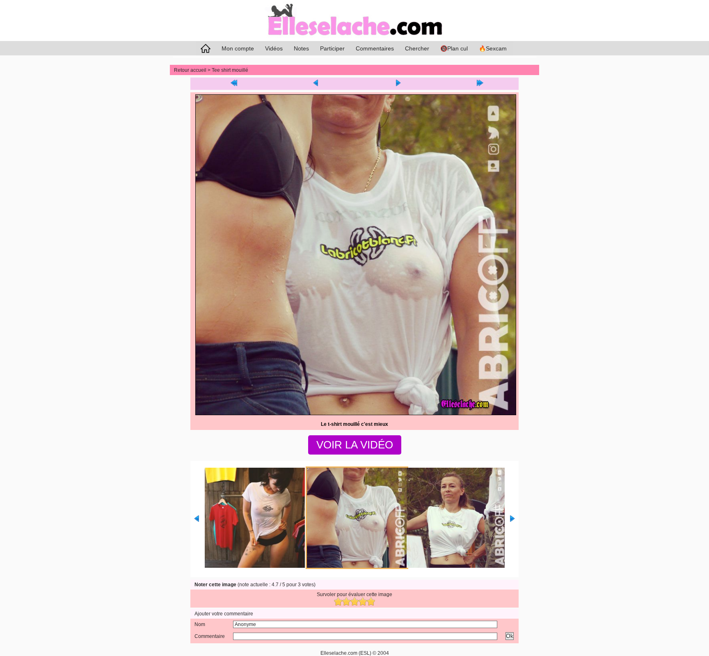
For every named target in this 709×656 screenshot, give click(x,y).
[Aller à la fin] (480, 84)
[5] (371, 601)
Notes (301, 48)
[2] (346, 601)
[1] (338, 601)
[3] (354, 601)
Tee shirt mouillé (230, 70)
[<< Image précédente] (315, 84)
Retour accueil (190, 70)
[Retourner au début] (233, 84)
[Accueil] (354, 39)
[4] (363, 601)
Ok (509, 636)
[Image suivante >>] (398, 84)
